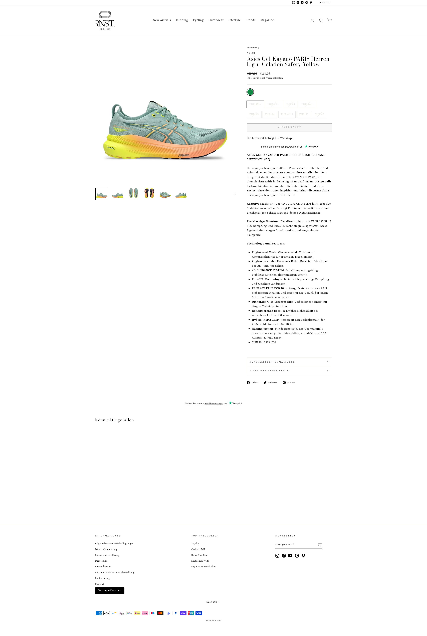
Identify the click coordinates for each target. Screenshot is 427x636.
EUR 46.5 (287, 114)
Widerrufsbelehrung (106, 549)
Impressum (101, 561)
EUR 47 (303, 114)
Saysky (195, 543)
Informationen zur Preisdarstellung (114, 572)
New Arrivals (162, 20)
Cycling (198, 20)
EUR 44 (290, 104)
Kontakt (99, 584)
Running (182, 20)
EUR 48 (319, 114)
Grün (250, 92)
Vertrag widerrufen (109, 590)
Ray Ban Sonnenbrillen (203, 567)
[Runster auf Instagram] (277, 555)
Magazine (267, 20)
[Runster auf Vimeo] (303, 555)
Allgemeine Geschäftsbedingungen (114, 543)
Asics (251, 53)
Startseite (252, 48)
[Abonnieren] (320, 544)
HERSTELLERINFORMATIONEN (272, 362)
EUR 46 (270, 114)
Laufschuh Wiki (200, 561)
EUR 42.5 (255, 104)
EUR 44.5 (307, 104)
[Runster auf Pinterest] (297, 555)
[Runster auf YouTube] (290, 555)
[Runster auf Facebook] (284, 555)
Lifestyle (235, 20)
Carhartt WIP (198, 549)
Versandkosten (274, 78)
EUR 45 (254, 114)
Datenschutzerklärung (107, 555)
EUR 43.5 (273, 104)
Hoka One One (199, 555)
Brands (251, 20)
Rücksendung (102, 578)
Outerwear (216, 20)
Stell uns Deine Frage (269, 371)
